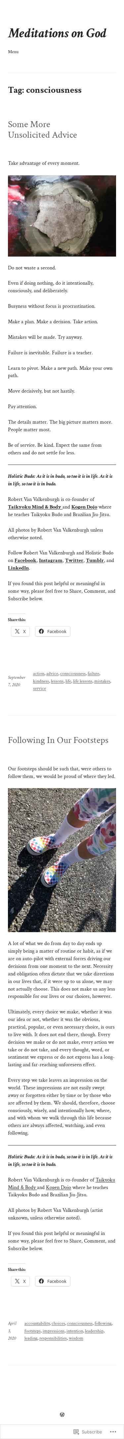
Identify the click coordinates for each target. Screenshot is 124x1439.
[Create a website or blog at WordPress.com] (62, 1415)
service (39, 688)
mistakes (102, 681)
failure (93, 674)
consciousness (73, 674)
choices (58, 1323)
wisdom (76, 1338)
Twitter (74, 560)
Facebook (25, 560)
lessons (57, 681)
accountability (37, 1323)
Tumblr (95, 560)
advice (52, 674)
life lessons (82, 681)
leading (30, 1338)
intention (74, 1331)
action (38, 674)
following (103, 1323)
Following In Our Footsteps (58, 740)
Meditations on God (57, 33)
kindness (41, 681)
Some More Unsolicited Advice (42, 129)
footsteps (32, 1331)
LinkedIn (18, 568)
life (68, 681)
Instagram (50, 560)
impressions (53, 1331)
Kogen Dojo (84, 507)
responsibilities (53, 1338)
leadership (94, 1331)
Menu (13, 52)
